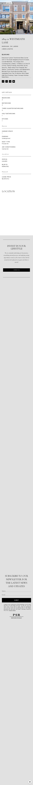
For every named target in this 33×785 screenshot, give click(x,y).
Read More (5, 77)
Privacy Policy (12, 610)
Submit (16, 600)
